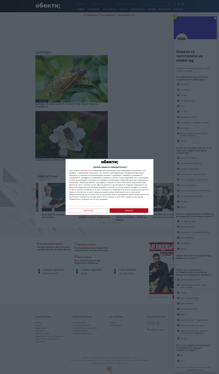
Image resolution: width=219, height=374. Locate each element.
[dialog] (109, 187)
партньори (88, 170)
